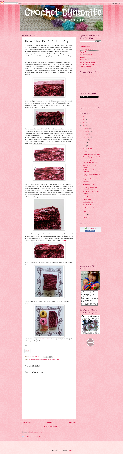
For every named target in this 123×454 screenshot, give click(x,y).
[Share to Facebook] (50, 357)
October (86, 134)
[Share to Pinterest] (52, 357)
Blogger (70, 450)
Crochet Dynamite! (85, 46)
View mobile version (49, 426)
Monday (64, 240)
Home (49, 422)
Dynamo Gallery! (84, 60)
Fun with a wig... (87, 160)
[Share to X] (48, 357)
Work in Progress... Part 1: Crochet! (90, 170)
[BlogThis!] (46, 357)
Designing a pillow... (88, 179)
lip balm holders (44, 339)
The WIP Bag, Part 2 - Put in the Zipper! (91, 166)
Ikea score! (86, 196)
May (85, 211)
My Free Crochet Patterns (86, 49)
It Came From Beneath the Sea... (91, 154)
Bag (30, 359)
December (86, 128)
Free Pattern (39, 359)
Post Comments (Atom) (35, 432)
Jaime (31, 356)
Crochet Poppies (87, 199)
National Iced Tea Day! (89, 184)
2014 (83, 120)
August (86, 140)
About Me (82, 57)
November (86, 131)
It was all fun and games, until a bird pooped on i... (91, 175)
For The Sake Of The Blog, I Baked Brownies (90, 188)
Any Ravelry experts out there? (91, 157)
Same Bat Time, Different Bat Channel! (91, 192)
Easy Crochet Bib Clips (89, 205)
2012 (83, 125)
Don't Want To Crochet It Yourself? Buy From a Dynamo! (89, 65)
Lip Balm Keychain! (88, 202)
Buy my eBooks (84, 52)
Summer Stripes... (88, 148)
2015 (83, 117)
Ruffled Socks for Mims (89, 208)
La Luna (85, 151)
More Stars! (86, 182)
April (85, 214)
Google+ (2, 1)
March (85, 217)
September (87, 137)
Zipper (57, 359)
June (85, 146)
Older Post (72, 422)
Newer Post (26, 422)
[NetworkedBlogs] (90, 228)
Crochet (33, 359)
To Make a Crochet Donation (87, 62)
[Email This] (44, 357)
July (85, 143)
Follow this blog (90, 230)
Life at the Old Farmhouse (90, 163)
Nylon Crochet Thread (49, 359)
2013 (83, 122)
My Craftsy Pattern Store (86, 54)
